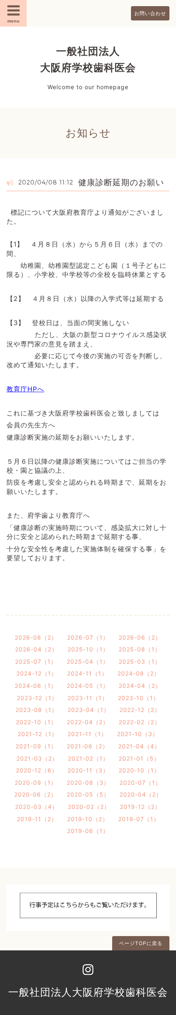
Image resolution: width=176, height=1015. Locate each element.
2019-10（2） (87, 818)
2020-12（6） (37, 770)
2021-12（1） (38, 733)
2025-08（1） (140, 649)
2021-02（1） (88, 758)
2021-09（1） (36, 746)
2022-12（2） (140, 709)
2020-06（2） (35, 794)
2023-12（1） (37, 697)
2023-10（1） (138, 697)
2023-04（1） (89, 709)
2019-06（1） (88, 830)
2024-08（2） (138, 673)
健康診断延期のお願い (121, 182)
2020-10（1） (139, 770)
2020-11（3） (88, 770)
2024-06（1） (36, 685)
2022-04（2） (88, 722)
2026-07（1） (88, 637)
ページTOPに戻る (140, 943)
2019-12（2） (140, 806)
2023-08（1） (37, 709)
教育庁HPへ (25, 389)
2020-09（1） (36, 782)
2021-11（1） (87, 733)
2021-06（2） (87, 746)
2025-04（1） (88, 661)
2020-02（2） (89, 806)
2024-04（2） (140, 685)
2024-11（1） (87, 673)
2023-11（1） (88, 697)
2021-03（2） (37, 758)
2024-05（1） (88, 685)
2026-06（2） (140, 637)
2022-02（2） (139, 722)
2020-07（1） (140, 782)
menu (13, 20)
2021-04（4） (139, 746)
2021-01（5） (139, 758)
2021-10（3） (137, 733)
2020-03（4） (36, 806)
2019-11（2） (37, 818)
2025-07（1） (36, 661)
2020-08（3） (88, 782)
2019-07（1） (139, 818)
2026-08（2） (36, 637)
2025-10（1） (88, 649)
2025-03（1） (140, 661)
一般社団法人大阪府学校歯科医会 (88, 992)
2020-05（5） (88, 794)
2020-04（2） (141, 794)
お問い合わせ (150, 13)
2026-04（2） (36, 649)
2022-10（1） (36, 722)
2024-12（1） (36, 673)
